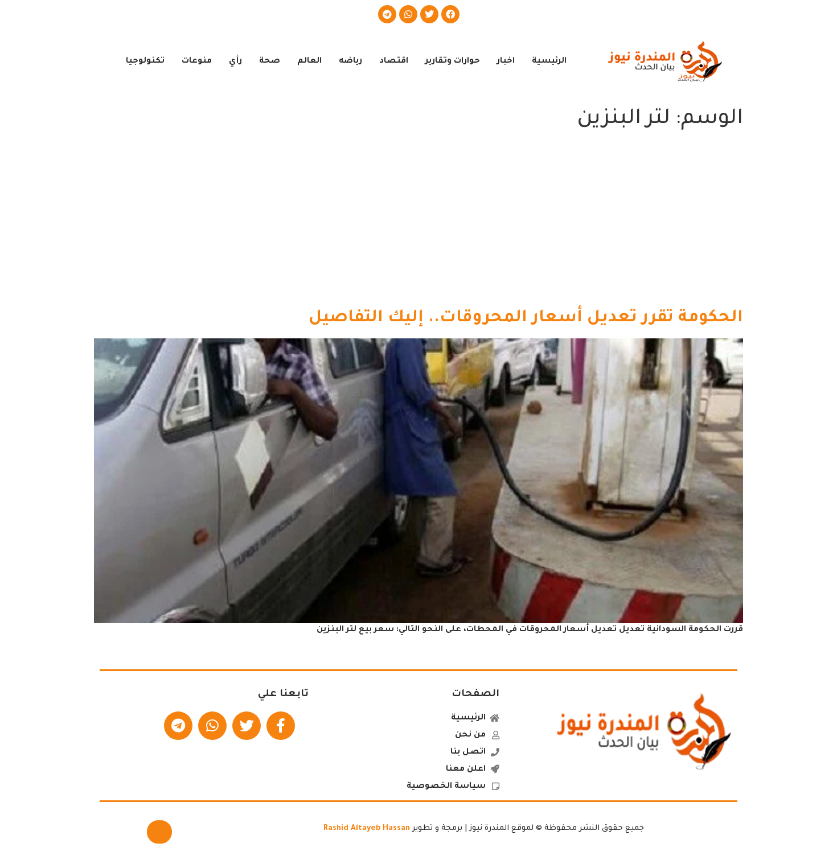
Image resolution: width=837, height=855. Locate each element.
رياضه (350, 61)
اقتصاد (393, 61)
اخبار (506, 61)
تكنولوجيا (145, 61)
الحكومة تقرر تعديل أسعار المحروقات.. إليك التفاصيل (526, 318)
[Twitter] (429, 14)
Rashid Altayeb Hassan (366, 828)
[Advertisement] (418, 222)
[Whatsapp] (408, 14)
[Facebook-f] (280, 725)
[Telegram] (387, 14)
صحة (269, 61)
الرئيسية (549, 61)
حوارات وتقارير (452, 61)
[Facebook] (450, 14)
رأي (235, 61)
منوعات (197, 61)
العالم (309, 61)
